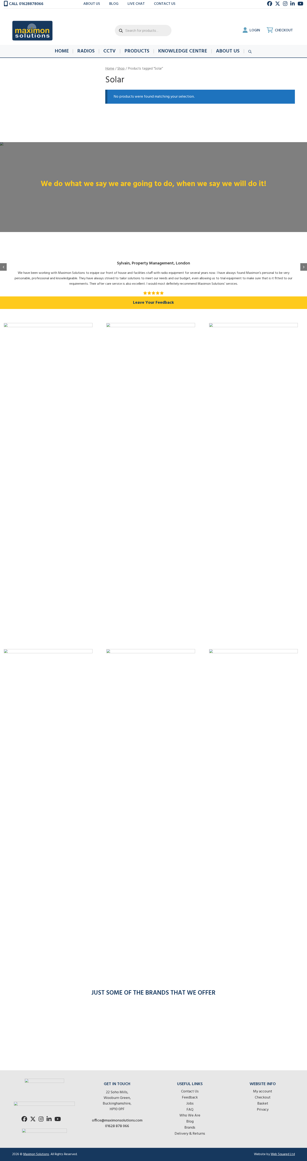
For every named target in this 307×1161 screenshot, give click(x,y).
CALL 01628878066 (25, 4)
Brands (189, 1128)
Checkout (283, 30)
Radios (86, 51)
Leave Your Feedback (153, 302)
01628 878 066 (117, 1126)
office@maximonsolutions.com (117, 1121)
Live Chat (136, 4)
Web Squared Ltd (283, 1154)
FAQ (189, 1110)
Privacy (263, 1110)
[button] (3, 267)
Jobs (190, 1104)
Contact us (164, 4)
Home (62, 51)
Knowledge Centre (182, 51)
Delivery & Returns (190, 1134)
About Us (91, 4)
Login (254, 30)
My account (262, 1091)
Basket (262, 1104)
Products (136, 51)
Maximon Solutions (36, 1154)
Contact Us (190, 1091)
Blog (113, 4)
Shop (121, 68)
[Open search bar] (250, 51)
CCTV (109, 51)
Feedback (190, 1098)
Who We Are (189, 1116)
